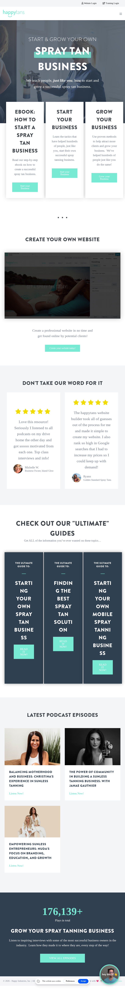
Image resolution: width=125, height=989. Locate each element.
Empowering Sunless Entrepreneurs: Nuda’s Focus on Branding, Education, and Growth (30, 851)
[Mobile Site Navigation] (121, 14)
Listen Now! (16, 793)
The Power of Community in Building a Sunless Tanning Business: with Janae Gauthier (91, 779)
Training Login (112, 3)
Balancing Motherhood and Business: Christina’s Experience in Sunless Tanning (31, 779)
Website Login (89, 3)
